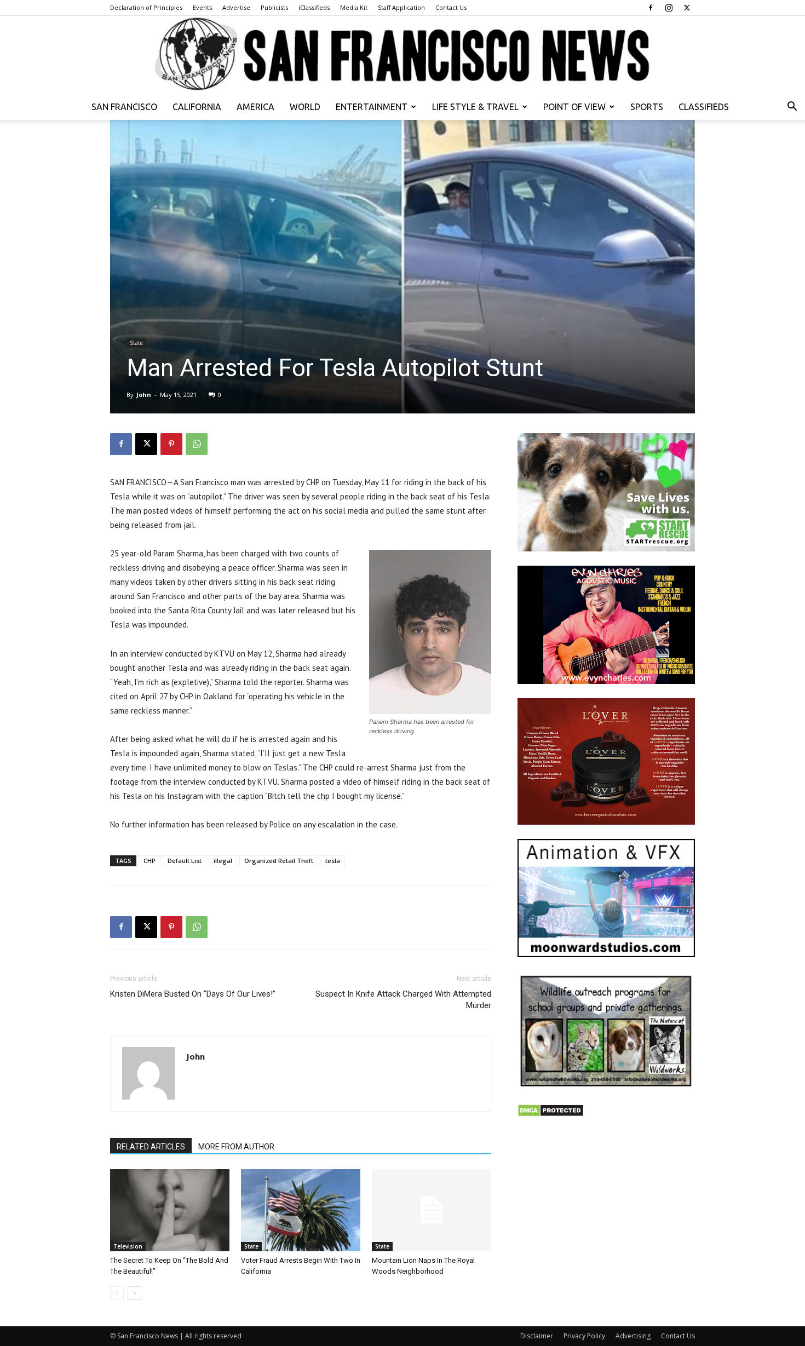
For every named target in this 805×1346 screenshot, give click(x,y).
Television (127, 1246)
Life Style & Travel (475, 107)
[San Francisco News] (402, 55)
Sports (646, 107)
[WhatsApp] (197, 444)
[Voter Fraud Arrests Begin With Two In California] (300, 1210)
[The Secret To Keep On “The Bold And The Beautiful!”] (169, 1210)
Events (202, 7)
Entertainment (371, 107)
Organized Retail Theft (278, 860)
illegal (223, 860)
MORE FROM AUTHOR (236, 1146)
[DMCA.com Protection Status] (551, 1114)
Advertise (236, 7)
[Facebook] (650, 7)
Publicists (274, 7)
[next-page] (134, 1293)
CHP (149, 860)
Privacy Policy (584, 1336)
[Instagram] (668, 7)
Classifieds (704, 107)
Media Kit (353, 7)
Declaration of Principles (146, 7)
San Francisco (124, 107)
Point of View (574, 107)
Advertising (633, 1336)
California (197, 107)
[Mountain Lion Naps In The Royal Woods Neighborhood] (431, 1210)
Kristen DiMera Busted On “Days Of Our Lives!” (192, 994)
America (255, 107)
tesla (332, 860)
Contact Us (451, 7)
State (136, 343)
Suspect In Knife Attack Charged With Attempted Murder (403, 999)
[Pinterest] (171, 444)
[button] (792, 107)
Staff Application (401, 7)
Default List (185, 860)
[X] (687, 7)
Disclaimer (536, 1336)
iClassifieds (314, 7)
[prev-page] (117, 1293)
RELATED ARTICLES (151, 1146)
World (305, 107)
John (143, 394)
